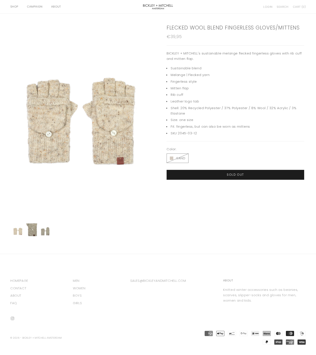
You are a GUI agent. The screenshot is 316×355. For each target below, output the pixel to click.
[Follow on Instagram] (12, 318)
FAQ (13, 303)
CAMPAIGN (35, 7)
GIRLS (77, 303)
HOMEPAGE (19, 280)
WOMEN (79, 288)
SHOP (14, 7)
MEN (76, 280)
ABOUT (56, 7)
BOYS (77, 295)
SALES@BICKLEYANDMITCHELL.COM (158, 280)
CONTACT (18, 288)
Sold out (235, 175)
